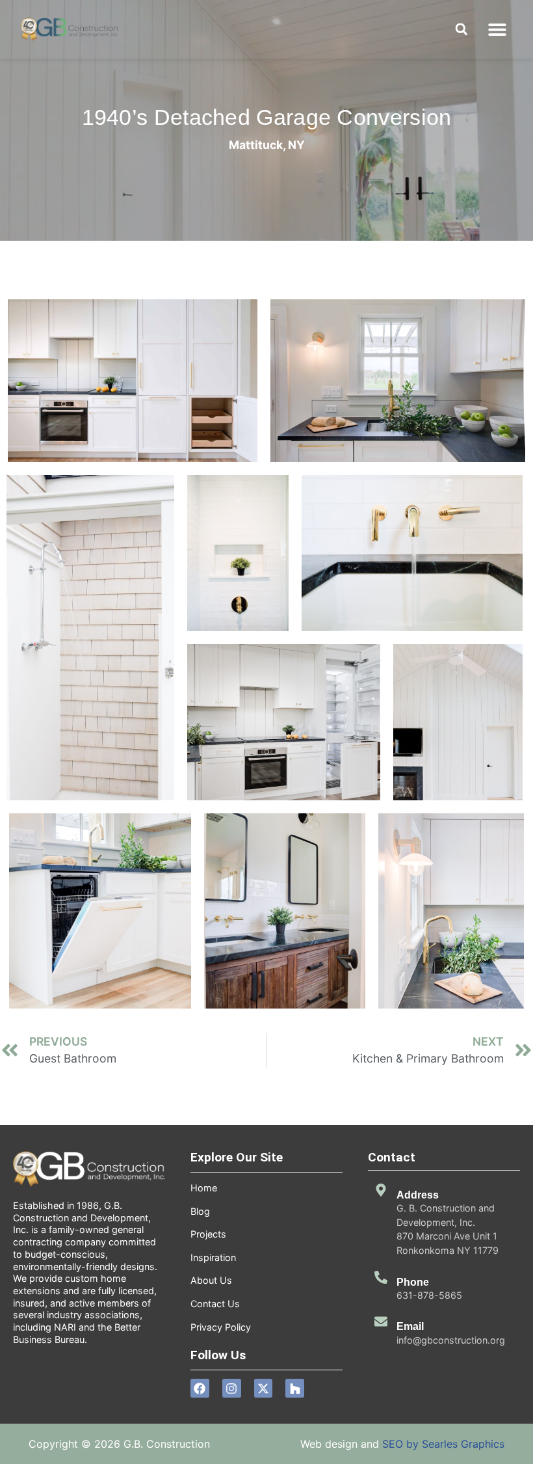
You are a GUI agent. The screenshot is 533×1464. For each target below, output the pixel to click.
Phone (412, 1282)
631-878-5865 (429, 1295)
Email (410, 1326)
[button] (497, 29)
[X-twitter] (263, 1388)
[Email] (380, 1321)
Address (417, 1194)
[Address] (380, 1190)
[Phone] (380, 1277)
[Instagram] (231, 1388)
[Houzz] (294, 1388)
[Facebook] (199, 1388)
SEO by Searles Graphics (443, 1443)
